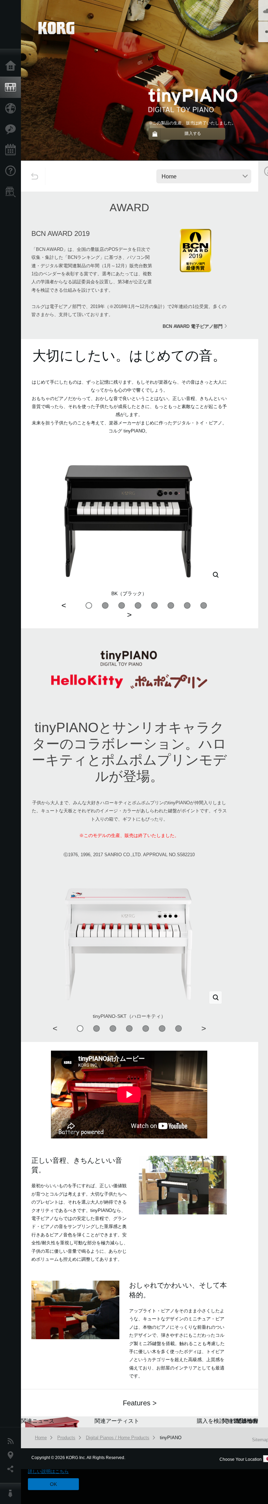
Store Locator (12, 192)
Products (12, 87)
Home (12, 66)
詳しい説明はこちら (48, 1471)
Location (12, 1455)
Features (12, 129)
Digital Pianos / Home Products (117, 1437)
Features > (140, 1403)
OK (53, 1484)
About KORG (12, 1493)
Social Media (12, 1469)
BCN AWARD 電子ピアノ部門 (193, 326)
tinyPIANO (170, 1437)
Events (12, 150)
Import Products (12, 108)
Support (12, 171)
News (12, 1441)
